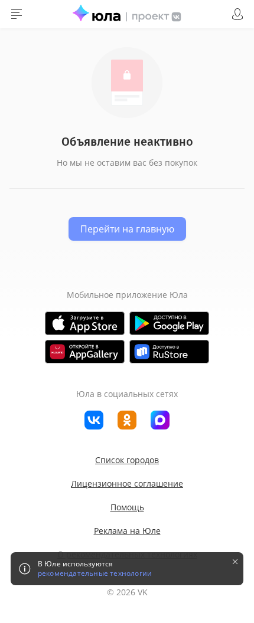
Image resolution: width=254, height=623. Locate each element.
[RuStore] (169, 351)
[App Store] (85, 323)
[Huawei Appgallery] (85, 351)
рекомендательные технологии (95, 573)
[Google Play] (169, 323)
